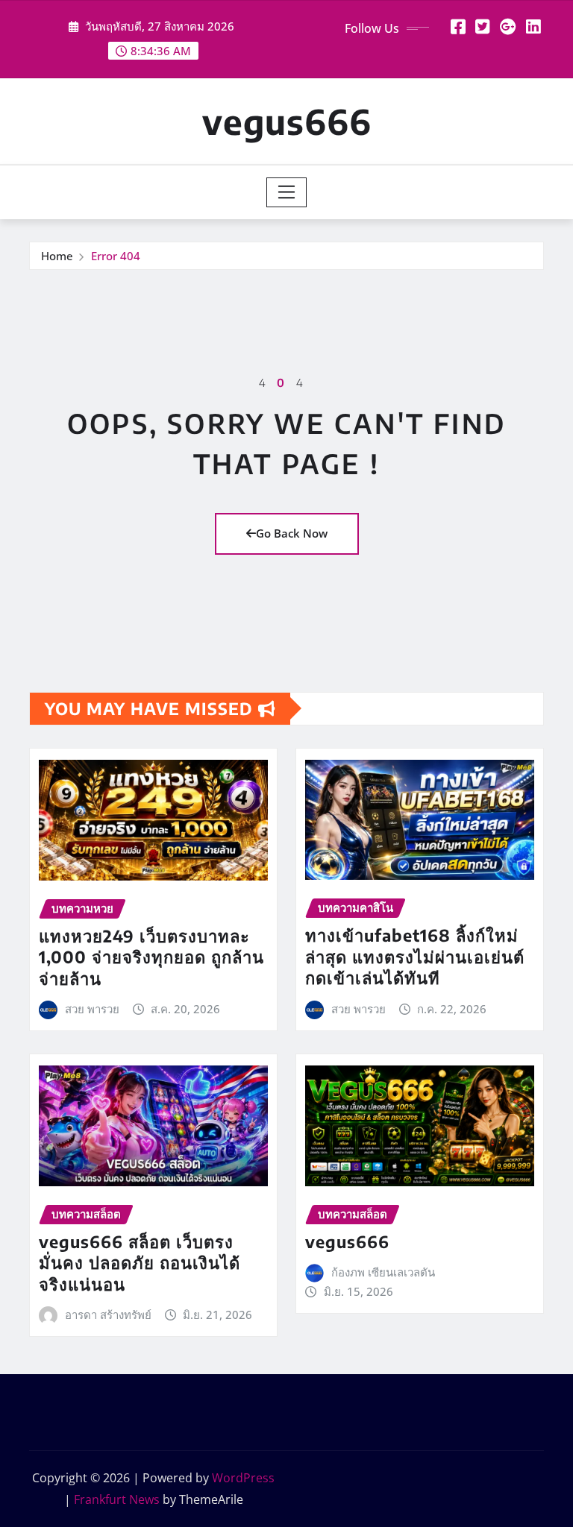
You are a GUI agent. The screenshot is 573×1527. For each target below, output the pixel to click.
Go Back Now (292, 533)
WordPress (243, 1478)
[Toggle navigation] (286, 192)
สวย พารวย (92, 1008)
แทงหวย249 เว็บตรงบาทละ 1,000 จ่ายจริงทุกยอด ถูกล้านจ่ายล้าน (151, 957)
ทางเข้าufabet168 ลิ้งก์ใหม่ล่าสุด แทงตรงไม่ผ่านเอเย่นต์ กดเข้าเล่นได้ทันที (415, 956)
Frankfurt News (117, 1499)
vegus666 (287, 121)
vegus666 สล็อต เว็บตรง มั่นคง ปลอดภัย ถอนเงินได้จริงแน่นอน (139, 1262)
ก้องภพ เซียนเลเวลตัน (383, 1272)
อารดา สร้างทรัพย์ (108, 1314)
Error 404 (115, 255)
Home (57, 255)
